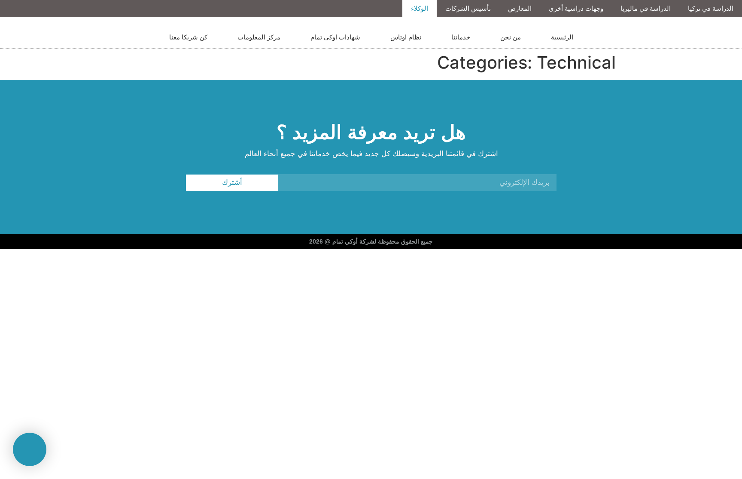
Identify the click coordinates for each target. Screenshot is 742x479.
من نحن (510, 37)
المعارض (520, 8)
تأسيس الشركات (468, 8)
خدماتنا (460, 37)
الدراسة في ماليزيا (645, 8)
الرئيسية (562, 37)
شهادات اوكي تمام (335, 37)
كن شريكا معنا (188, 37)
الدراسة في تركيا (710, 8)
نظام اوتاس (405, 37)
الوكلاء (419, 8)
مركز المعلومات (258, 37)
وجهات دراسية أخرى (576, 8)
